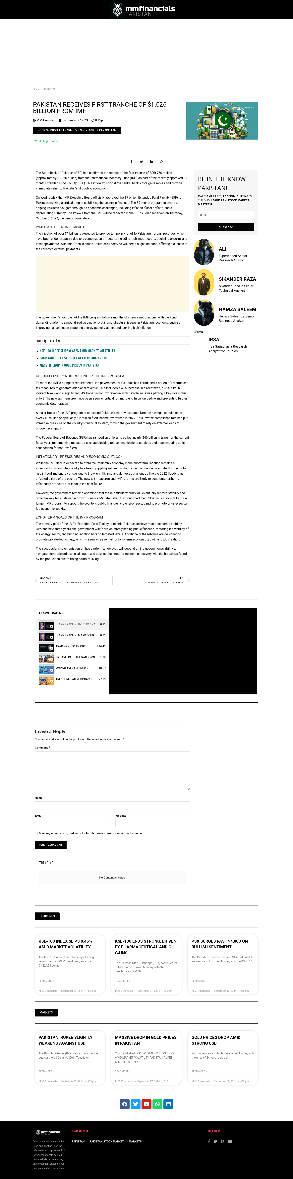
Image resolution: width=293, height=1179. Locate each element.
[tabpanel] (183, 651)
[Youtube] (146, 1104)
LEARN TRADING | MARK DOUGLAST (78, 635)
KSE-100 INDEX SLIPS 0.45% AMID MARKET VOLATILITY (77, 350)
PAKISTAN (78, 1141)
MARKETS (135, 1141)
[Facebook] (125, 1104)
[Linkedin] (168, 1104)
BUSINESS (49, 89)
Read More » (46, 981)
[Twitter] (136, 1104)
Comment (43, 747)
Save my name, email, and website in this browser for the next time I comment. (92, 833)
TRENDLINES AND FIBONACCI (74, 679)
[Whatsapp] (157, 1104)
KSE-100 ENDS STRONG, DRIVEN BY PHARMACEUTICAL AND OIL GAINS (145, 947)
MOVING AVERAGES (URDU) (73, 668)
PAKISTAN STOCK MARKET (107, 1141)
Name (40, 797)
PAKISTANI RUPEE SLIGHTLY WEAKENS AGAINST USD (74, 358)
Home (36, 89)
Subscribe (226, 227)
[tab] (72, 624)
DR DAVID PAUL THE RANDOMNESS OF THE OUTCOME (90, 657)
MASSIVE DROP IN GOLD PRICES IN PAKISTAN (69, 365)
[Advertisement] (146, 49)
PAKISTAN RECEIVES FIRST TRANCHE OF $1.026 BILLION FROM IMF (99, 108)
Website (120, 815)
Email (40, 815)
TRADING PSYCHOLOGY (71, 646)
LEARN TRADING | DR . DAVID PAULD (78, 624)
